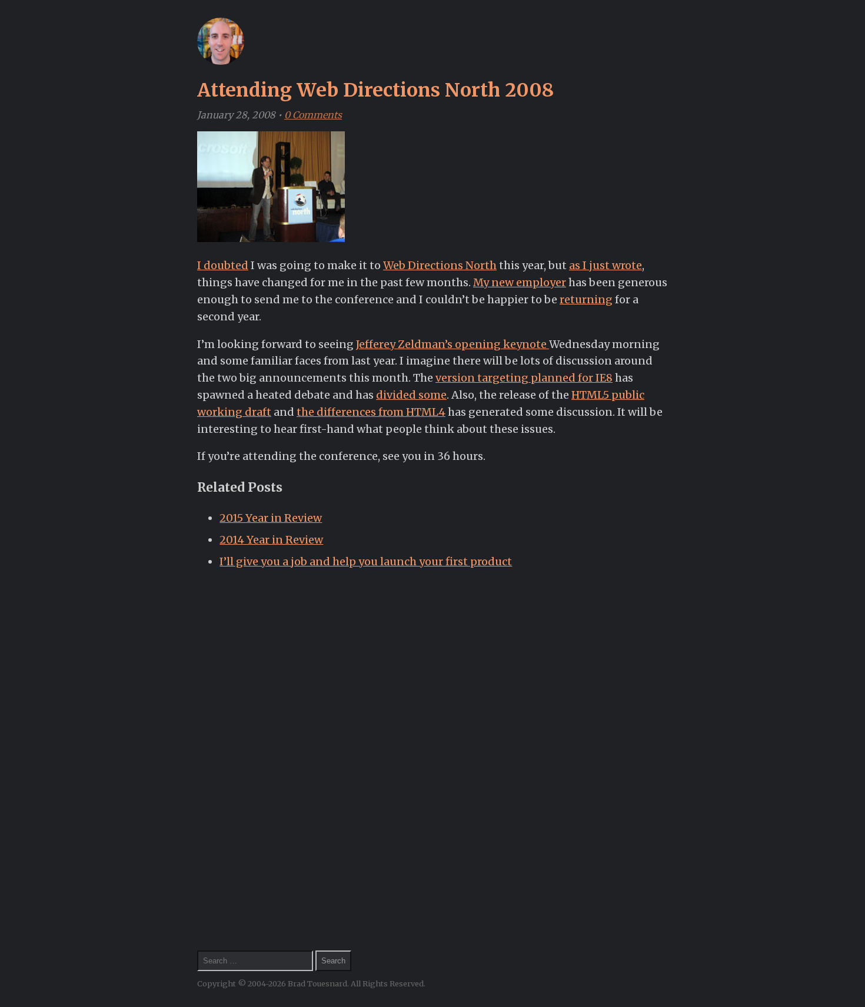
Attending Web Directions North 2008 (375, 90)
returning (586, 299)
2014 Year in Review (271, 539)
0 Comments (313, 115)
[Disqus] (432, 740)
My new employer (519, 282)
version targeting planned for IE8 (524, 378)
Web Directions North (440, 265)
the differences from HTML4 (371, 412)
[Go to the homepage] (220, 61)
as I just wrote (605, 265)
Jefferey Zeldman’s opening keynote (452, 344)
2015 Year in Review (270, 518)
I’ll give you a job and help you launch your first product (365, 561)
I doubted (222, 265)
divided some (411, 395)
